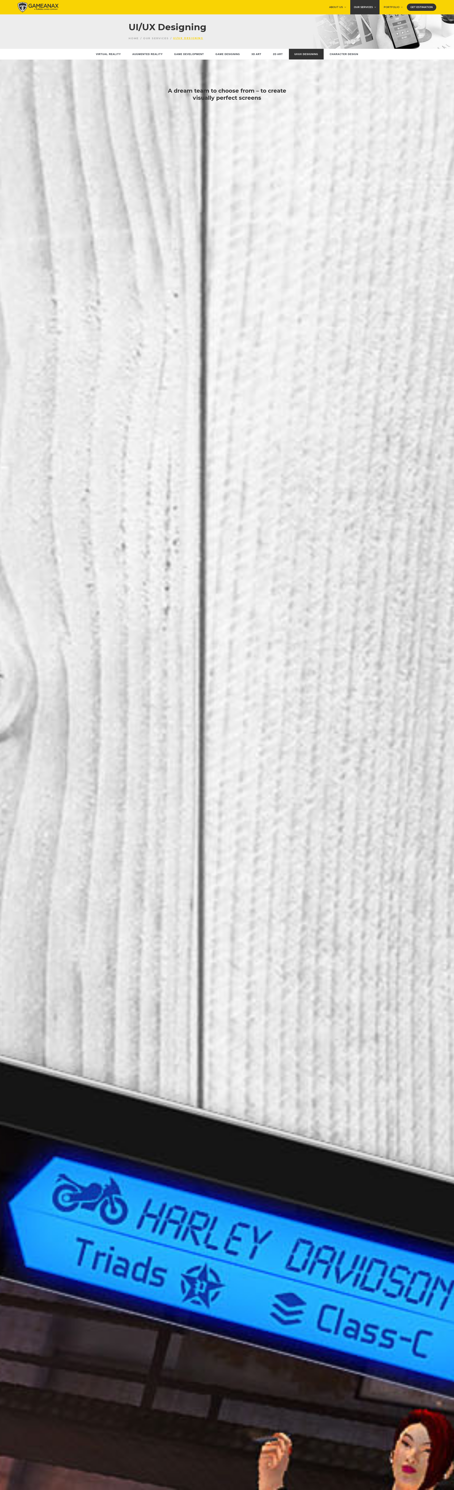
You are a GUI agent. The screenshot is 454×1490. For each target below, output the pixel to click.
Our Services (363, 7)
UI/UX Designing (306, 54)
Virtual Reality (108, 54)
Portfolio (391, 7)
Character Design (344, 54)
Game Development (189, 54)
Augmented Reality (147, 54)
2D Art (278, 54)
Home (134, 38)
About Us (336, 7)
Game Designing (227, 54)
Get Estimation (421, 7)
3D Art (256, 54)
